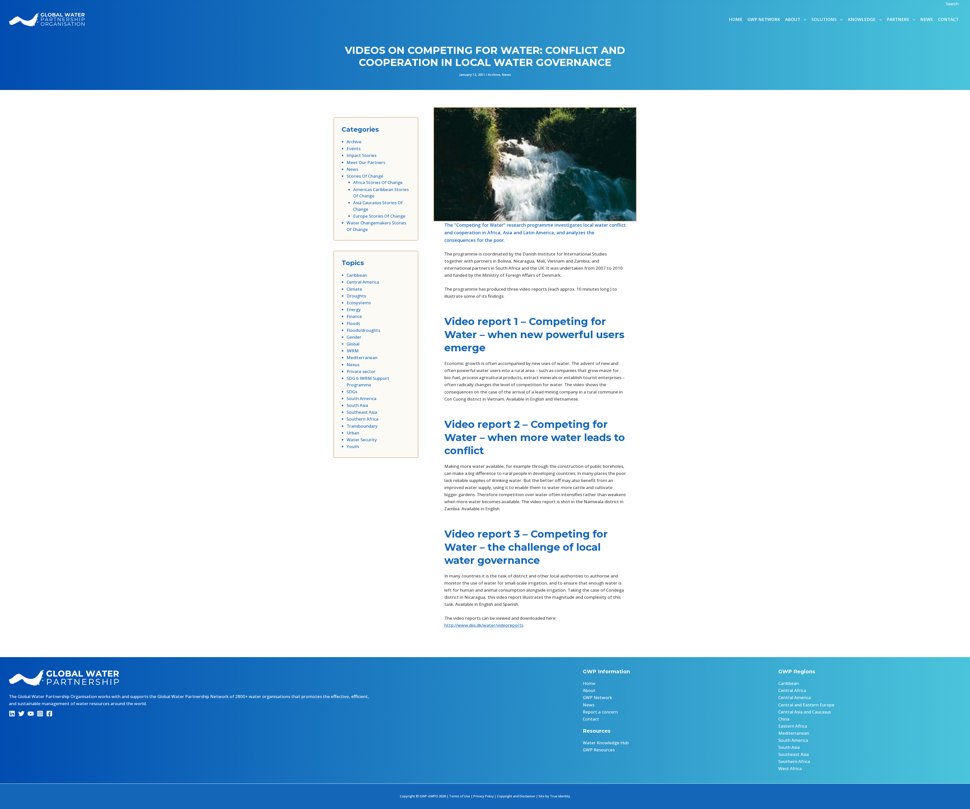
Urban (353, 433)
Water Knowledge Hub (606, 743)
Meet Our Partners (366, 162)
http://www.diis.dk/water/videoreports (483, 625)
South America (361, 398)
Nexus (353, 364)
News (926, 19)
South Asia (357, 405)
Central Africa (792, 690)
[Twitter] (21, 713)
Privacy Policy (483, 796)
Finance (354, 316)
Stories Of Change (365, 176)
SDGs (352, 392)
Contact (948, 19)
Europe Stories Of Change (379, 216)
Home (735, 19)
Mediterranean (362, 357)
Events (353, 148)
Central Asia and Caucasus (804, 712)
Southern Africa (362, 419)
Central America (363, 282)
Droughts (356, 296)
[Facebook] (49, 713)
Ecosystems (359, 303)
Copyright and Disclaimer (516, 796)
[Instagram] (40, 713)
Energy (354, 309)
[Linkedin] (12, 713)
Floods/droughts (363, 330)
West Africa (790, 768)
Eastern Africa (792, 726)
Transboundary (362, 426)
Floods (353, 323)
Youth (353, 446)
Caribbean (357, 275)
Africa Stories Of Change (378, 182)
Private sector (361, 371)
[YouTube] (31, 713)
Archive (494, 74)
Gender (354, 337)
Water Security (362, 440)
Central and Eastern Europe (806, 705)
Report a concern (600, 712)
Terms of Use (459, 796)
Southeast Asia (362, 412)
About (589, 690)
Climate (354, 289)
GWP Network (763, 19)
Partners (898, 19)
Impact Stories (361, 155)
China (783, 719)
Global (353, 344)
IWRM (353, 351)
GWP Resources (599, 750)
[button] (952, 3)
